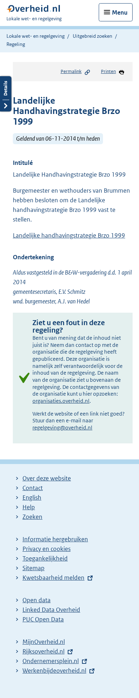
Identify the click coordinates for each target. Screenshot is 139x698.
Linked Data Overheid (51, 610)
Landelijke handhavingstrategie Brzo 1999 (69, 235)
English (31, 497)
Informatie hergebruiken (55, 539)
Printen (108, 71)
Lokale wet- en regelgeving (35, 36)
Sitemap (33, 568)
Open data (36, 600)
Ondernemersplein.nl (50, 661)
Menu (120, 12)
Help (28, 507)
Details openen (5, 93)
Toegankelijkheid (45, 558)
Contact (32, 488)
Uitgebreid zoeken (92, 36)
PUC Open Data (43, 619)
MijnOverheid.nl (43, 642)
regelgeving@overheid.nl (62, 427)
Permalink (71, 71)
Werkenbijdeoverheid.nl (54, 670)
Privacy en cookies (46, 549)
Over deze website (46, 478)
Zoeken (32, 517)
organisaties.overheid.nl (60, 400)
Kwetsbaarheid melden (53, 578)
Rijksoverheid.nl (43, 651)
